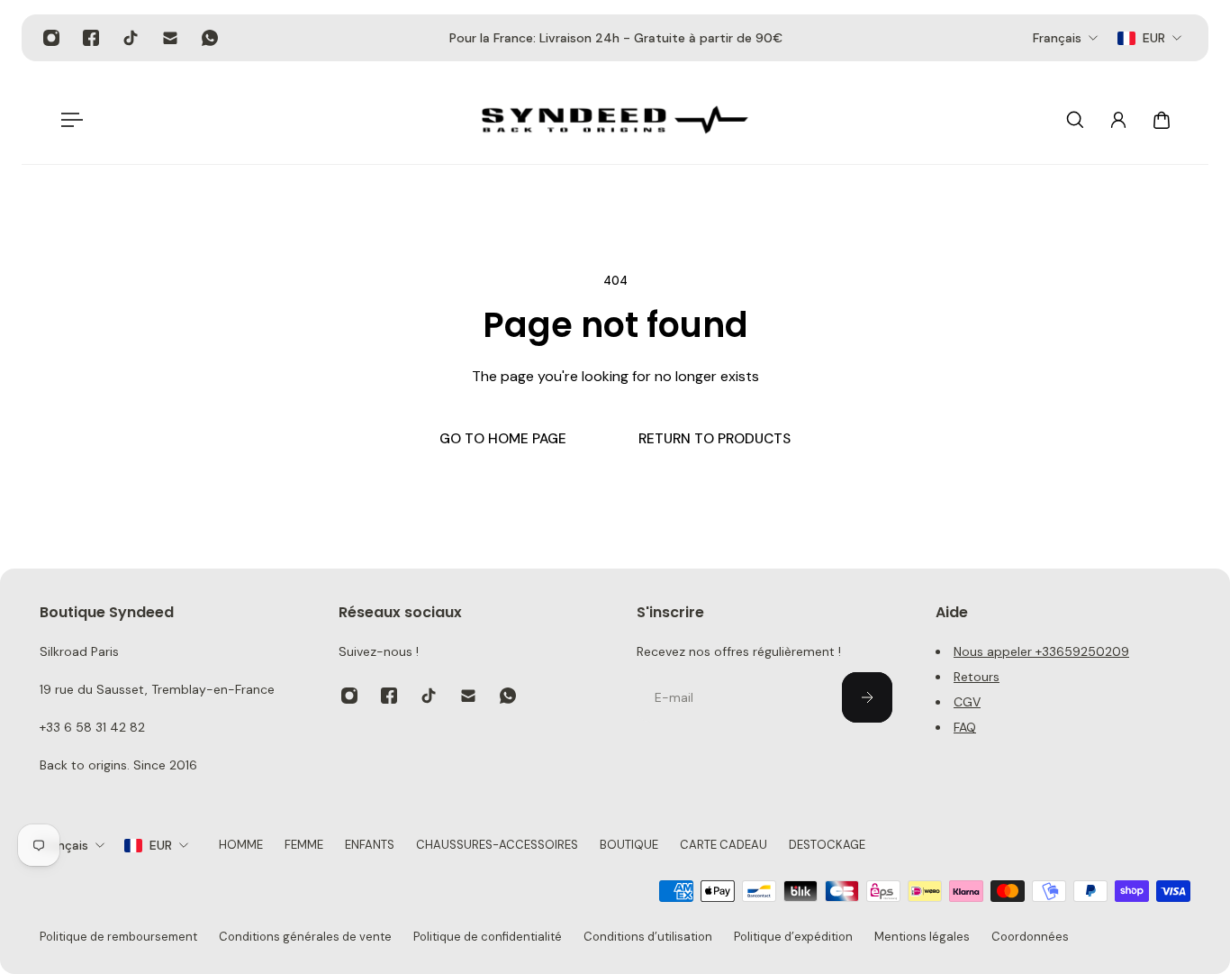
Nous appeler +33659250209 (1041, 651)
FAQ (965, 727)
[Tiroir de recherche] (1075, 120)
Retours (976, 677)
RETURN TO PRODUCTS (714, 439)
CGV (967, 702)
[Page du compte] (1118, 120)
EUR (160, 845)
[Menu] (68, 120)
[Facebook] (91, 38)
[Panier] (1161, 120)
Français (64, 845)
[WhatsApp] (210, 38)
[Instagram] (51, 38)
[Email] (170, 38)
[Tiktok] (130, 38)
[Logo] (615, 120)
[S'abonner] (867, 697)
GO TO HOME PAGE (502, 439)
